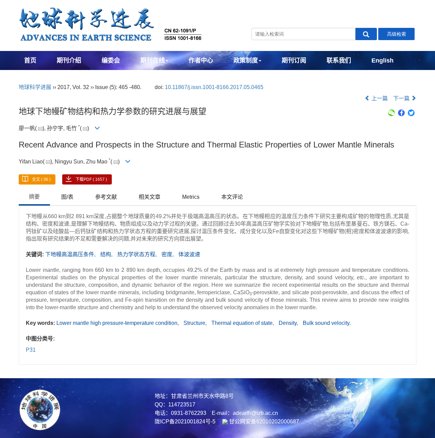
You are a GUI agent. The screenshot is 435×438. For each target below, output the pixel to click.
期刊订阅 (294, 60)
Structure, (196, 323)
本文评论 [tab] (232, 197)
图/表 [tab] (67, 197)
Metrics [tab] (190, 197)
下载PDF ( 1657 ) (91, 179)
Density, (289, 323)
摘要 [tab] (34, 196)
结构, (107, 254)
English (382, 60)
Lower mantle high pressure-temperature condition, (118, 323)
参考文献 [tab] (106, 197)
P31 (31, 350)
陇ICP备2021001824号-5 (185, 421)
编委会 (111, 60)
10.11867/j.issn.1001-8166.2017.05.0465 (214, 87)
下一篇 (402, 98)
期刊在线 (152, 60)
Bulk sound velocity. (327, 323)
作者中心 (201, 60)
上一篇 (379, 98)
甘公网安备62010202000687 (263, 421)
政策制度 (245, 60)
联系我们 (339, 60)
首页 (30, 60)
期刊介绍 (69, 60)
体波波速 (189, 254)
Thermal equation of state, (243, 323)
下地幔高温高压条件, (71, 254)
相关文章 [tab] (149, 197)
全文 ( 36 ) (41, 179)
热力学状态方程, (137, 254)
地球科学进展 (35, 87)
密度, (168, 254)
